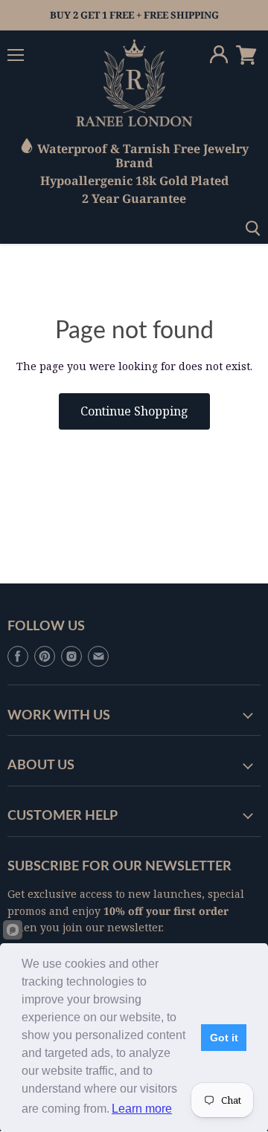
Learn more (142, 1108)
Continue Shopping (134, 411)
